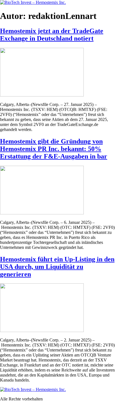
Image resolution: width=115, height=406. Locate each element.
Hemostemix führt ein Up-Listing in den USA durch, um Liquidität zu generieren (57, 267)
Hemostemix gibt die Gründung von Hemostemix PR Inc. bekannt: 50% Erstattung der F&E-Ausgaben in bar (53, 149)
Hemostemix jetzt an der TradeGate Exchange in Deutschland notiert (51, 34)
